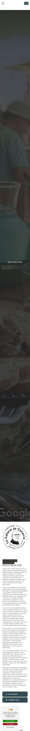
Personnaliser (10, 727)
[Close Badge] (23, 726)
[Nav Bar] (26, 3)
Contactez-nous (14, 700)
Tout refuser (10, 724)
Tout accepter (10, 721)
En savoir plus (13, 694)
